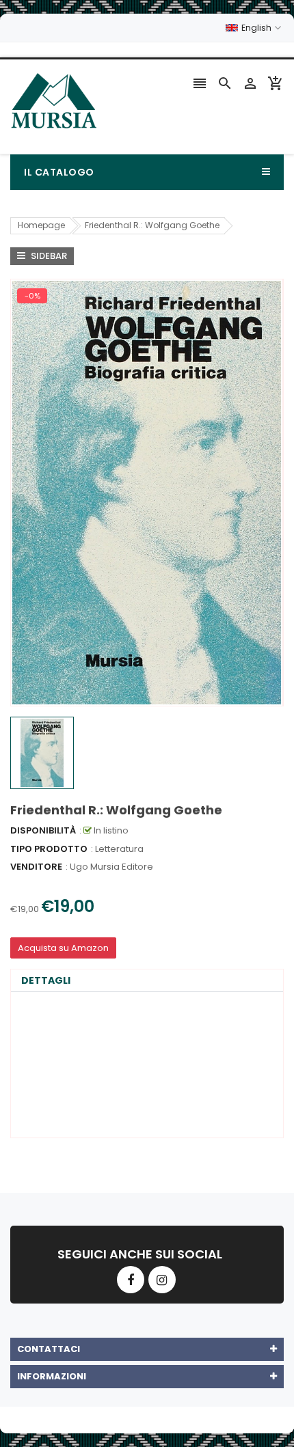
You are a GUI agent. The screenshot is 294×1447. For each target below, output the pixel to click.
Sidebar (48, 255)
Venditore (36, 866)
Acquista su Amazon (63, 947)
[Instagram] (162, 1279)
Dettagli (45, 980)
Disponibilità (43, 830)
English (257, 27)
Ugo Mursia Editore (111, 866)
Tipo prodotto (49, 848)
